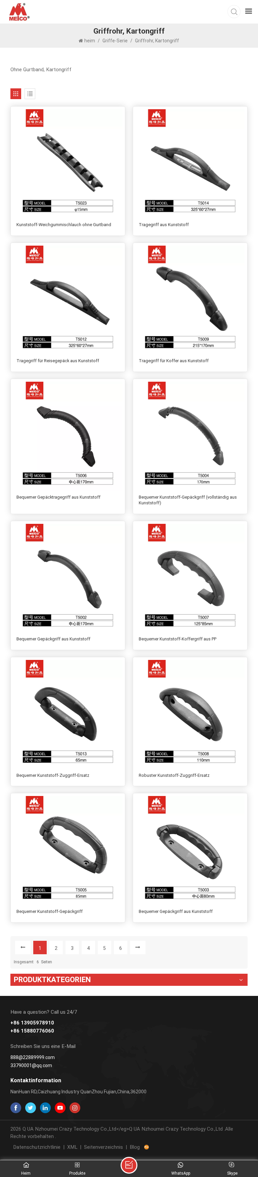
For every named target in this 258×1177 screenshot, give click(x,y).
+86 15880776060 (32, 1031)
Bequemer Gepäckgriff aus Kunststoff (53, 638)
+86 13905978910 (32, 1023)
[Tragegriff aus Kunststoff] (190, 163)
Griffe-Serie (115, 40)
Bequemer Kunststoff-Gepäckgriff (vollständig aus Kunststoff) (188, 500)
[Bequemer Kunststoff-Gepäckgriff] (68, 850)
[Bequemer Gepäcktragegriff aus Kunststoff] (68, 436)
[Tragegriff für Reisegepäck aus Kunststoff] (68, 300)
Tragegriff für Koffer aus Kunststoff (174, 360)
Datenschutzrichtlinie (36, 1147)
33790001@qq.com (31, 1065)
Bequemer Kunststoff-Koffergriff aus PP (177, 638)
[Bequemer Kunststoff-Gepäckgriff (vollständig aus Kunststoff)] (190, 436)
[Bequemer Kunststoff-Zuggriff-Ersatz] (68, 714)
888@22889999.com (32, 1057)
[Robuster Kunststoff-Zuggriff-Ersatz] (190, 714)
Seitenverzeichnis (103, 1147)
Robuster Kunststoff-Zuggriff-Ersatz (174, 775)
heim (90, 40)
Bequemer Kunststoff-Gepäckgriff (49, 911)
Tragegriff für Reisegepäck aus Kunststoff (57, 360)
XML (72, 1147)
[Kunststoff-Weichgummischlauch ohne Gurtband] (68, 163)
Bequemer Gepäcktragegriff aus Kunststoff (58, 497)
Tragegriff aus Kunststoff (164, 224)
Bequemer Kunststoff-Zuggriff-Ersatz (52, 775)
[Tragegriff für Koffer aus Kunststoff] (190, 300)
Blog (135, 1147)
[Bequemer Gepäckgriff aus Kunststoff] (68, 578)
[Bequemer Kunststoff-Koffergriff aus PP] (190, 578)
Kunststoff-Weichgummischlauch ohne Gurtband (63, 224)
